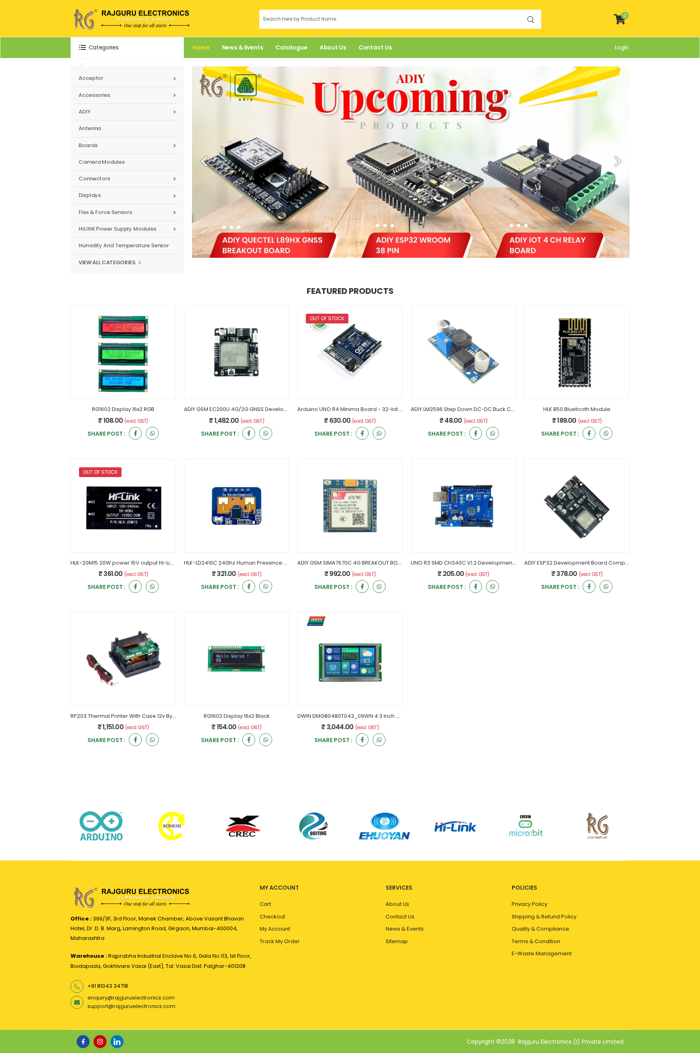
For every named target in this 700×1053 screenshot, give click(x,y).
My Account (275, 929)
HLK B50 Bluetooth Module (576, 409)
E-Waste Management (542, 953)
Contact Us (375, 47)
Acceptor (91, 78)
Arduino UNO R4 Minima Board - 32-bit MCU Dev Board (368, 409)
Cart (265, 904)
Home (201, 47)
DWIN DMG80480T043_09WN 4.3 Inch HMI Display (361, 716)
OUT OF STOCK (327, 318)
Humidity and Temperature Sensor (124, 245)
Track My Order (280, 941)
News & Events (242, 47)
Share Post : (107, 434)
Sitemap (397, 941)
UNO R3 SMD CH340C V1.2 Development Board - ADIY (479, 563)
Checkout (272, 916)
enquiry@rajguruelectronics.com (131, 998)
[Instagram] (100, 1041)
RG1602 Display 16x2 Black (237, 716)
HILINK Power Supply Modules (117, 229)
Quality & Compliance (540, 929)
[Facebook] (83, 1041)
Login (622, 47)
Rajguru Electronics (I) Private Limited (570, 1042)
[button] (127, 47)
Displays (90, 195)
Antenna (90, 128)
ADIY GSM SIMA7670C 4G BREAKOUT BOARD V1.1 (357, 563)
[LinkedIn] (117, 1041)
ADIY (85, 112)
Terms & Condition (536, 941)
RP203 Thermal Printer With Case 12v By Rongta (131, 716)
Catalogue (291, 47)
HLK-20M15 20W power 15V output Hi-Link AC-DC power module (153, 563)
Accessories (94, 95)
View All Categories (107, 262)
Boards (88, 145)
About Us (333, 47)
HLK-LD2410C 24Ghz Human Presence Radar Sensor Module (262, 563)
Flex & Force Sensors (105, 212)
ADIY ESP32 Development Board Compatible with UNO (594, 563)
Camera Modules (102, 162)
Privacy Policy (529, 904)
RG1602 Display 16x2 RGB (123, 409)
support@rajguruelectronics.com (131, 1006)
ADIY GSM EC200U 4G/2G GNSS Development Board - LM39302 (265, 409)
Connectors (94, 178)
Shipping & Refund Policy (544, 916)
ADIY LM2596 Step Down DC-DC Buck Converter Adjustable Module (497, 409)
